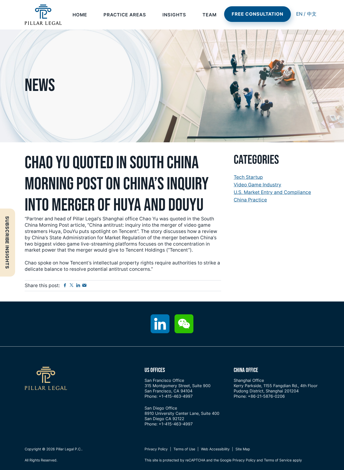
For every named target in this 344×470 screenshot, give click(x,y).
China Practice (250, 200)
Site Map (242, 449)
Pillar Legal (43, 15)
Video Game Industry (257, 185)
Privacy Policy (156, 449)
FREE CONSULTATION (257, 14)
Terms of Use (184, 449)
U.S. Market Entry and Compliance (272, 192)
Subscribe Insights (7, 242)
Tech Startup (248, 177)
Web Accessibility (215, 449)
